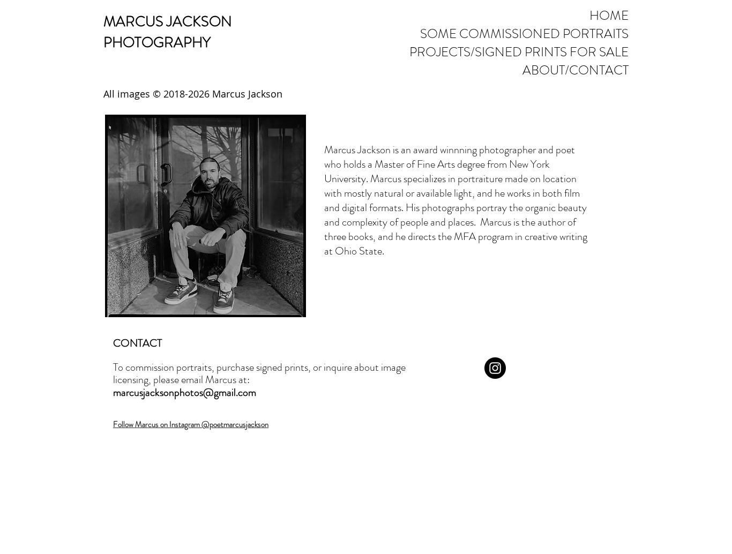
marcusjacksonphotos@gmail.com (184, 392)
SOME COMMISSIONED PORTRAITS (537, 34)
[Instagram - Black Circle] (495, 368)
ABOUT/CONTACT (575, 70)
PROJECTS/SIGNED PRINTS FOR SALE (537, 52)
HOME (609, 15)
